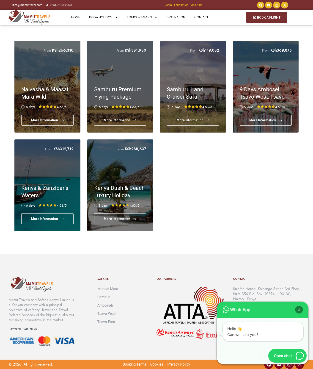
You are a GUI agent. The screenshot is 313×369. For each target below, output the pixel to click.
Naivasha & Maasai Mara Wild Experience (44, 96)
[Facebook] (260, 5)
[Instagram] (276, 5)
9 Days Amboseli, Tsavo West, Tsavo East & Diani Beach (263, 96)
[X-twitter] (284, 5)
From (47, 50)
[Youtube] (268, 5)
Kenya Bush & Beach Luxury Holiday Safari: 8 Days (119, 195)
